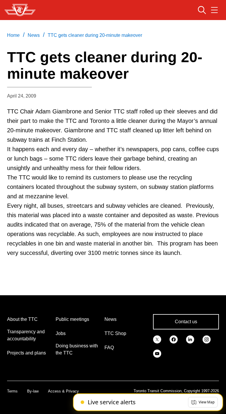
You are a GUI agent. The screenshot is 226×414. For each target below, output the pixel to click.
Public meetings (72, 319)
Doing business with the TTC (77, 349)
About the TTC (22, 319)
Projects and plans (26, 352)
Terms (12, 391)
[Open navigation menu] (214, 10)
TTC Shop (115, 333)
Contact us (186, 321)
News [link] (34, 35)
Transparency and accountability (26, 335)
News (110, 319)
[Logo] (20, 10)
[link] (157, 339)
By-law (33, 391)
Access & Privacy (63, 391)
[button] (203, 402)
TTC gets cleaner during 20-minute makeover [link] (95, 35)
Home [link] (13, 35)
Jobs (61, 333)
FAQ (109, 347)
